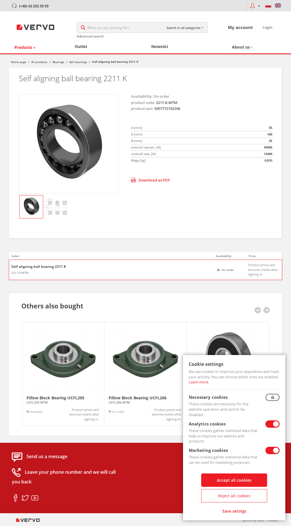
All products (39, 62)
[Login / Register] (255, 5)
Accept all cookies (234, 480)
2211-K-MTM (19, 273)
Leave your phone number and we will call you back (64, 477)
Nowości (159, 46)
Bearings (58, 62)
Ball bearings (78, 62)
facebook (15, 498)
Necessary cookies (208, 397)
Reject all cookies (234, 495)
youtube (34, 498)
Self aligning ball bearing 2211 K (38, 267)
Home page (18, 62)
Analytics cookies (207, 424)
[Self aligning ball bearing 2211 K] (68, 144)
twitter (25, 498)
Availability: (142, 96)
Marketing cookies (208, 450)
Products (23, 47)
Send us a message (46, 457)
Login (268, 27)
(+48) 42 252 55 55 (34, 6)
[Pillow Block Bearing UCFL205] (63, 374)
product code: (143, 102)
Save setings (234, 511)
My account (240, 27)
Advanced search (90, 36)
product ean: (142, 108)
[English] (278, 5)
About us (241, 47)
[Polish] (268, 5)
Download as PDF (154, 180)
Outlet (81, 46)
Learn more (198, 382)
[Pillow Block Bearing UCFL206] (145, 374)
